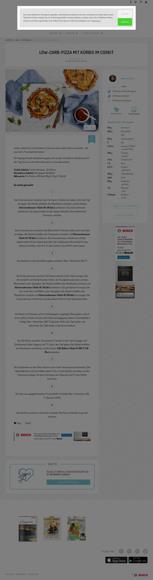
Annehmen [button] (125, 22)
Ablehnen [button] (125, 14)
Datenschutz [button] (95, 21)
